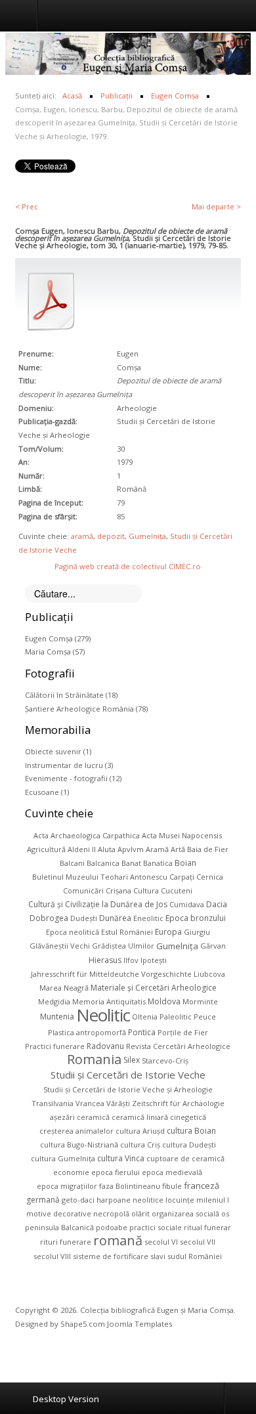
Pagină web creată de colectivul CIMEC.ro (127, 566)
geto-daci (78, 1200)
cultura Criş (140, 1144)
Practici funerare (55, 1046)
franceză (201, 1185)
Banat (131, 863)
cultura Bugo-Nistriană (79, 1144)
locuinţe (179, 1200)
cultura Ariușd (140, 1131)
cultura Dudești (189, 1144)
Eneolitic (148, 918)
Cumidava (186, 904)
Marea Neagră (64, 988)
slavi (157, 1256)
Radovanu (105, 1046)
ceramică (93, 1117)
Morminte (200, 1001)
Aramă (157, 849)
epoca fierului (115, 1172)
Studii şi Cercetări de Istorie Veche (128, 1074)
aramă (82, 536)
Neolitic (103, 1015)
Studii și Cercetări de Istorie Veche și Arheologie (128, 1089)
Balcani (72, 863)
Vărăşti (118, 1103)
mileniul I (212, 1200)
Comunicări (83, 890)
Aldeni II (82, 849)
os (225, 1213)
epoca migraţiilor (67, 1186)
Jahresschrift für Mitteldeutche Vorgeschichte (111, 974)
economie (71, 1172)
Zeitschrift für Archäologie (178, 1103)
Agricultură (46, 849)
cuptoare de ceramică (185, 1158)
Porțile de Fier (183, 1032)
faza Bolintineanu (129, 1186)
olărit (140, 1213)
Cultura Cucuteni (162, 890)
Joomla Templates (139, 1324)
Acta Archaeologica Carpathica (86, 835)
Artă (178, 849)
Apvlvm (130, 849)
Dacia (216, 904)
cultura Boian (191, 1130)
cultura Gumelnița (63, 1158)
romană (117, 1240)
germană (43, 1199)
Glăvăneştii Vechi (60, 946)
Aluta (107, 849)
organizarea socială (185, 1213)
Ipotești (153, 960)
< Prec (26, 206)
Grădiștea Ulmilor (123, 946)
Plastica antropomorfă (87, 1032)
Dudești (83, 918)
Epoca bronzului (195, 918)
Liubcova (209, 974)
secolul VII (197, 1242)
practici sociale (155, 1227)
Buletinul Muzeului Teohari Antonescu (99, 877)
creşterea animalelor (76, 1131)
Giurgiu (197, 932)
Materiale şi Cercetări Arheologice (154, 987)
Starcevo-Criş (165, 1060)
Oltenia (145, 1016)
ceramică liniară (140, 1117)
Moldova (164, 1001)
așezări (62, 1117)
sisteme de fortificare (110, 1256)
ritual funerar (207, 1227)
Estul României (127, 932)
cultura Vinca (120, 1158)
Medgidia (54, 1001)
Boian (185, 862)
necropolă (111, 1213)
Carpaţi (181, 877)
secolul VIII (52, 1256)
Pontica (142, 1032)
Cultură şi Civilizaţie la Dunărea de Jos (97, 904)
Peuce (205, 1016)
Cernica (209, 877)
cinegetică (188, 1117)
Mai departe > (216, 206)
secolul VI (161, 1242)
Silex (131, 1059)
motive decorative (58, 1213)
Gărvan (213, 946)
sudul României (194, 1256)
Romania (94, 1059)
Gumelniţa (147, 536)
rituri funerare (65, 1242)
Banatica (158, 863)
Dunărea (115, 918)
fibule (172, 1186)
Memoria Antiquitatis (109, 1001)
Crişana (118, 890)
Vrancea (89, 1103)
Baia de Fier (207, 849)
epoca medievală (172, 1172)
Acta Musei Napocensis (182, 835)
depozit (111, 536)
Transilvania (53, 1103)
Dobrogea (49, 918)
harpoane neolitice (129, 1200)
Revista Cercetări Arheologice (178, 1046)
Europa (168, 931)
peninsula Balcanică (59, 1227)
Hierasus (105, 960)
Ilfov (131, 960)
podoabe (111, 1227)
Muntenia (57, 1016)
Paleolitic (176, 1016)
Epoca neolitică (72, 932)
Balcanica (103, 863)
